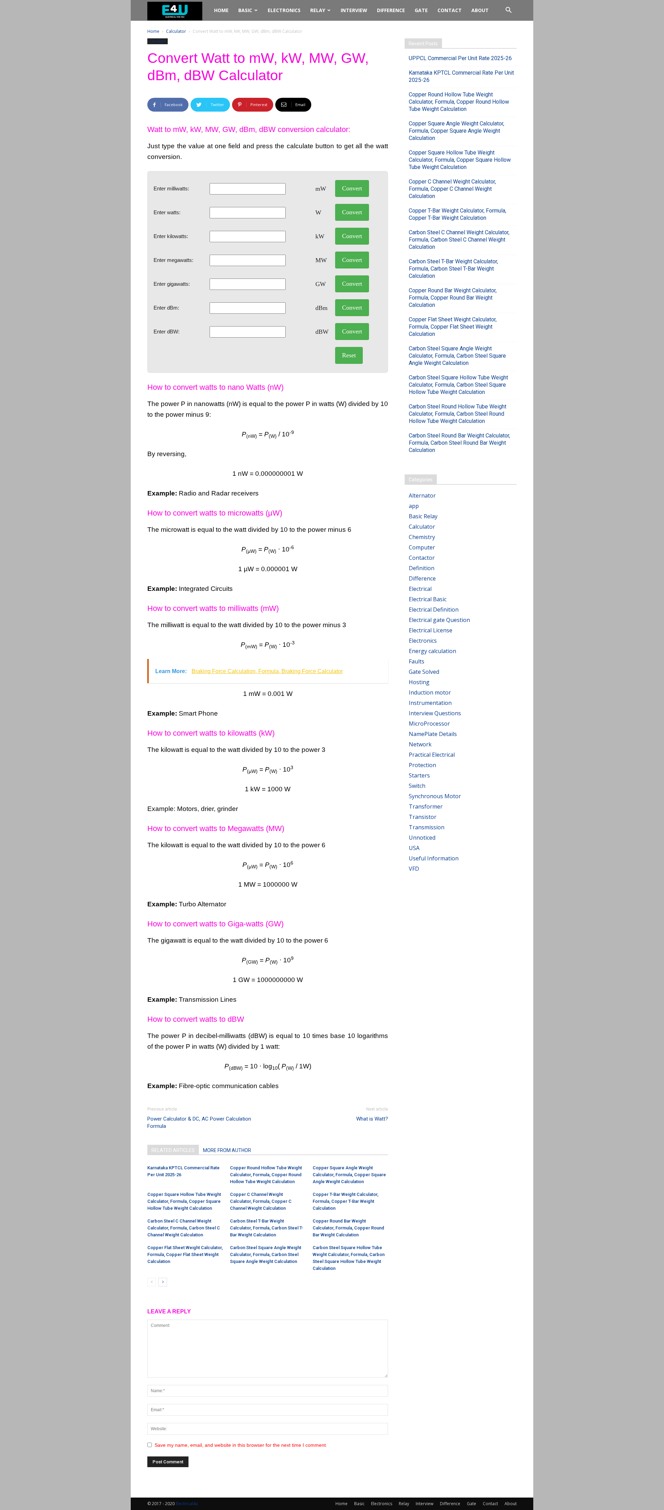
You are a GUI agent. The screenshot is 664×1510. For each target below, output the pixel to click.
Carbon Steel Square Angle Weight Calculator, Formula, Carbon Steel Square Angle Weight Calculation (265, 1254)
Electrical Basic (427, 599)
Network (420, 744)
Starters (419, 775)
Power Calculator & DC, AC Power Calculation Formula (199, 1122)
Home (221, 10)
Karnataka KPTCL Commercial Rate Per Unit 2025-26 (461, 76)
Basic (245, 10)
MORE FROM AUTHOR (227, 1150)
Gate (421, 10)
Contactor (422, 557)
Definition (421, 568)
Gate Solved (424, 672)
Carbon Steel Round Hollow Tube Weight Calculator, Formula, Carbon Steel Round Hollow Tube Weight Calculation (457, 413)
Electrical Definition (434, 609)
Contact (449, 10)
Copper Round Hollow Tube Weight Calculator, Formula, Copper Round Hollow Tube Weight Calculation (266, 1174)
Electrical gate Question (439, 620)
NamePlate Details (433, 734)
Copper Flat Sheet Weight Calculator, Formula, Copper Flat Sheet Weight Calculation (185, 1254)
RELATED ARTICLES (173, 1150)
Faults (416, 661)
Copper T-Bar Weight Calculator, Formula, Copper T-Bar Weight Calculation (345, 1201)
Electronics (284, 10)
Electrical (420, 589)
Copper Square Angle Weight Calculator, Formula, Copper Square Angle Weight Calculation (349, 1174)
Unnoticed (422, 837)
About (480, 10)
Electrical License (430, 630)
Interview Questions (435, 713)
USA (414, 848)
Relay (317, 10)
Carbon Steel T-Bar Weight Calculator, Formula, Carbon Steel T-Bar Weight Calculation (266, 1227)
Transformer (426, 806)
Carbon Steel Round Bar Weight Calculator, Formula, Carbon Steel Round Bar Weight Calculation (459, 442)
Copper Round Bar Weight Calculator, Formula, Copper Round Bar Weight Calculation (348, 1227)
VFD (414, 868)
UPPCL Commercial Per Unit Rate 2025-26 (460, 58)
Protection (422, 765)
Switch (417, 786)
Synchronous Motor (435, 796)
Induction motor (430, 692)
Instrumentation (430, 703)
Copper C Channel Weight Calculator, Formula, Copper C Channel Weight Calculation (261, 1201)
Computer (422, 547)
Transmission (426, 827)
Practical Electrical (432, 754)
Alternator (422, 495)
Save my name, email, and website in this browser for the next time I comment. (241, 1445)
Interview (354, 10)
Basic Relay (423, 516)
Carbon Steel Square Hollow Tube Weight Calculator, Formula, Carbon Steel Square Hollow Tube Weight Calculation (458, 384)
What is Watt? (372, 1119)
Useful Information (434, 858)
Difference (391, 10)
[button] (508, 11)
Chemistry (422, 537)
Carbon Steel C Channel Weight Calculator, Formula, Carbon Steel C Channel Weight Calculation (183, 1227)
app (414, 506)
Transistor (422, 817)
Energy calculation (432, 651)
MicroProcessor (429, 723)
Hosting (419, 682)
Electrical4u (187, 1504)
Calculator (176, 31)
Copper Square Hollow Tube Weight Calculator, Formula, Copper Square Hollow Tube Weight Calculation (184, 1201)
